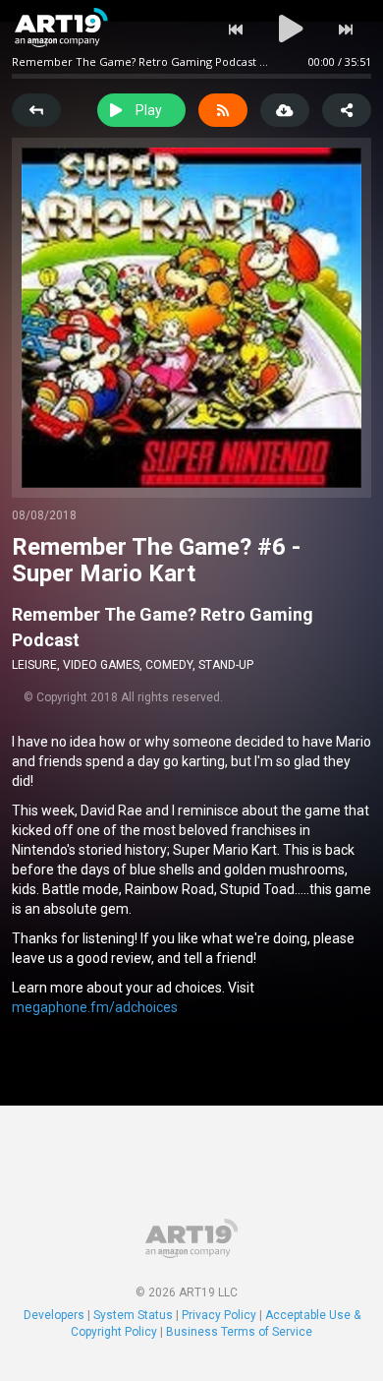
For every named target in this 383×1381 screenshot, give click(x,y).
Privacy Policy (219, 1315)
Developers (54, 1315)
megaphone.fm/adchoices (95, 1007)
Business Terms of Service (239, 1332)
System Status (133, 1315)
